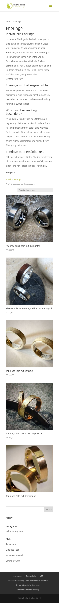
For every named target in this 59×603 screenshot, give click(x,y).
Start (8, 21)
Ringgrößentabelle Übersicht (28, 585)
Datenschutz (31, 576)
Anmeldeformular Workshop (28, 589)
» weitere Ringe (13, 179)
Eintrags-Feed (12, 549)
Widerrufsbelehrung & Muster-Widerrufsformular (28, 580)
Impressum (17, 576)
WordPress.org (13, 561)
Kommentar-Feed (14, 555)
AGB (41, 576)
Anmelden (11, 544)
